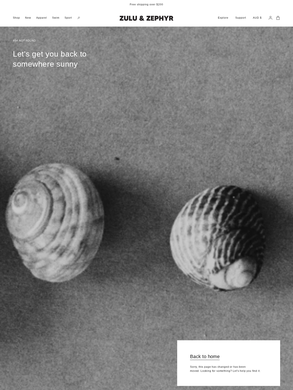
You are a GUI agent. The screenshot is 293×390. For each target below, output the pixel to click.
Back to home (205, 356)
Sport (68, 17)
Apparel (41, 17)
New (28, 17)
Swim (55, 17)
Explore (223, 17)
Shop (16, 17)
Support (240, 17)
